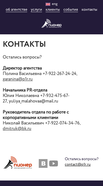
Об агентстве (16, 10)
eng (54, 4)
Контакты (89, 10)
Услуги (36, 10)
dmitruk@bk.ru (17, 129)
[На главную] (51, 23)
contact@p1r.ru (78, 164)
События (70, 10)
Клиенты (53, 10)
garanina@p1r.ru (18, 79)
